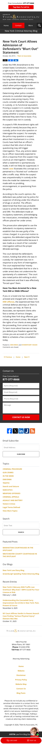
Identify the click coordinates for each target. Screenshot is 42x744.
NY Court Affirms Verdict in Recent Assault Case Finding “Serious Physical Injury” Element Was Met (21, 616)
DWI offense (8, 301)
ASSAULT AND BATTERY (13, 500)
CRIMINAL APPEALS (11, 497)
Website (21, 671)
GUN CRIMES (8, 472)
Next (27, 356)
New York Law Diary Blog (13, 570)
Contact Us (21, 688)
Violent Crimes (9, 504)
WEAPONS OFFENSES (11, 493)
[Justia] (26, 431)
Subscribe (21, 454)
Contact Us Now (21, 417)
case (11, 168)
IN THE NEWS (8, 476)
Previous (8, 356)
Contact (18, 25)
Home (6, 25)
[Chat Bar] (21, 740)
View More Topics (10, 511)
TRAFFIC (6, 483)
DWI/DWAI (14, 345)
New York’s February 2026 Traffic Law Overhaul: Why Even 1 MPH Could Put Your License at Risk (21, 590)
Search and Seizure (11, 486)
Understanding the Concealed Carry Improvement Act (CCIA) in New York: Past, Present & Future (21, 603)
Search (21, 532)
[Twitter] (15, 431)
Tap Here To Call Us (21, 7)
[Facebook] (9, 431)
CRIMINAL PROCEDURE (12, 469)
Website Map (21, 684)
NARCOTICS (7, 490)
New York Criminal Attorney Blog (21, 17)
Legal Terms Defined (11, 507)
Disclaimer (21, 675)
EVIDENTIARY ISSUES (29, 345)
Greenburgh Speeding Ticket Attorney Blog (21, 574)
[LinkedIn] (21, 431)
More (30, 25)
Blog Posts (21, 693)
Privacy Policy (21, 679)
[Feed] (32, 431)
